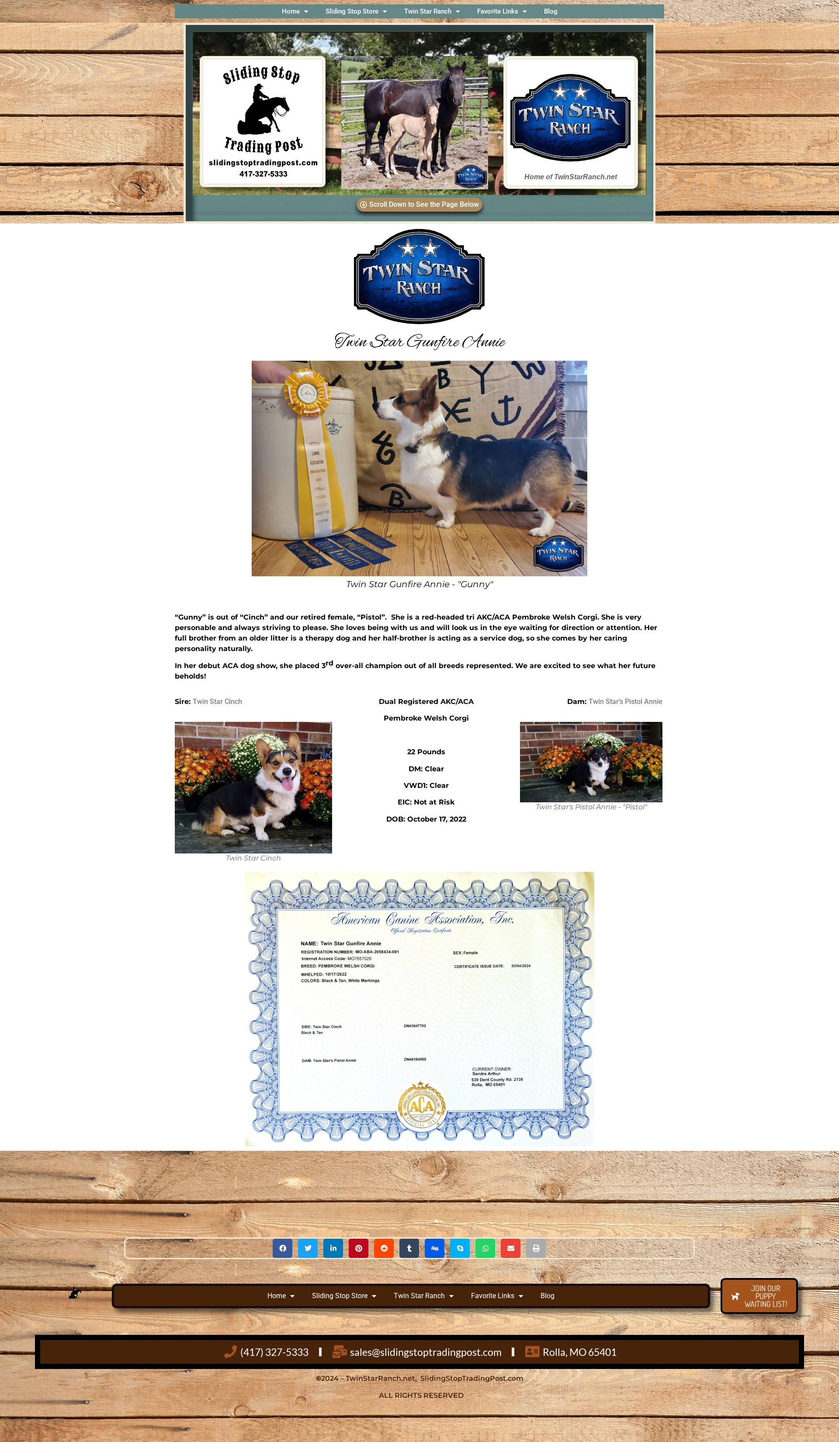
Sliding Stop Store (352, 11)
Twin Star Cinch (217, 701)
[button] (343, 122)
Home (291, 11)
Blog (551, 11)
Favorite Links (497, 11)
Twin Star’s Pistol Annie (625, 701)
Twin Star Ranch (427, 11)
